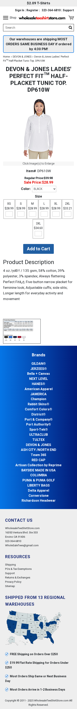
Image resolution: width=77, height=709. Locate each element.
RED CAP (38, 460)
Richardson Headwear (39, 501)
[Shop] (5, 18)
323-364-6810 (51, 10)
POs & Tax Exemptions (18, 569)
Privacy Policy (13, 582)
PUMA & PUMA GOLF (38, 480)
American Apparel (39, 389)
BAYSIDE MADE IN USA (38, 470)
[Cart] (71, 18)
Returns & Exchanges (17, 577)
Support (68, 10)
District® (38, 414)
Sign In (19, 10)
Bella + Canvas (38, 374)
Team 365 (38, 455)
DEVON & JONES (22, 57)
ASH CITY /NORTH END (38, 450)
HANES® (38, 384)
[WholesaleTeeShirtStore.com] (42, 18)
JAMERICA (38, 394)
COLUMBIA (38, 475)
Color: (26, 188)
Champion (38, 399)
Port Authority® (38, 424)
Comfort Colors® (38, 409)
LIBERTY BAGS (38, 485)
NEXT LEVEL (38, 379)
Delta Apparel (38, 491)
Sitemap (10, 586)
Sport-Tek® (38, 430)
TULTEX (38, 440)
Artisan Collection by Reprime (38, 465)
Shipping (10, 565)
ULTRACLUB (38, 435)
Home (6, 57)
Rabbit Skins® (38, 404)
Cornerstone (39, 496)
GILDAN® (38, 364)
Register (32, 10)
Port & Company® (39, 420)
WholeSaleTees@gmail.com (22, 545)
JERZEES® (38, 369)
